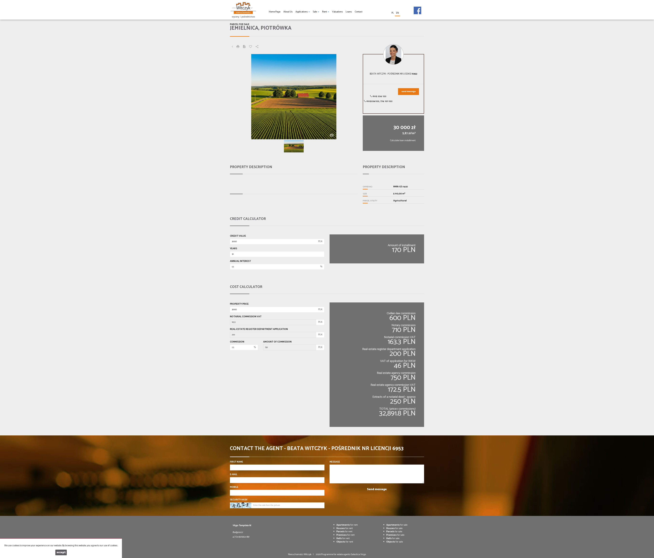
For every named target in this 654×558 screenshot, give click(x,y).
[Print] (238, 47)
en (397, 13)
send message (408, 91)
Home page (274, 12)
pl (393, 13)
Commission (237, 342)
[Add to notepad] (250, 47)
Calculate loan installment (403, 141)
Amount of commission (277, 342)
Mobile (234, 487)
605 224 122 (379, 96)
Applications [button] (301, 12)
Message (335, 462)
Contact (358, 12)
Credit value (238, 236)
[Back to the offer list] (232, 47)
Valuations (337, 12)
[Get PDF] (244, 47)
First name (236, 462)
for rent (347, 525)
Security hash (238, 500)
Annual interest (240, 261)
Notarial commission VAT (245, 316)
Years (233, 248)
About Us (287, 12)
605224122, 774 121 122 (379, 101)
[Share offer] (257, 47)
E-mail (233, 474)
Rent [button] (324, 12)
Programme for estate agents (336, 554)
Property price (239, 304)
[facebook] (417, 8)
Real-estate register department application (259, 329)
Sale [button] (315, 12)
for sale (396, 525)
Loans (349, 12)
